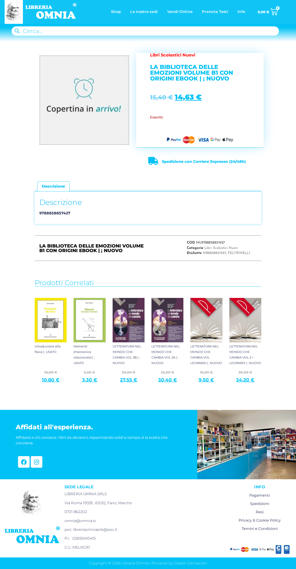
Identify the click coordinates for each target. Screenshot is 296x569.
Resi (260, 512)
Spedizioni (259, 503)
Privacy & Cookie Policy (260, 520)
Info (241, 11)
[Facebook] (24, 462)
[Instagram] (36, 462)
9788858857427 (214, 253)
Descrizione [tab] (53, 186)
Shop (116, 11)
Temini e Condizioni (260, 528)
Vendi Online (180, 11)
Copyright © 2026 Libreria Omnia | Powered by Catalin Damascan (148, 563)
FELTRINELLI (239, 253)
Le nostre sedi (144, 11)
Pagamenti (259, 495)
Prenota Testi (215, 11)
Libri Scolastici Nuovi (221, 248)
